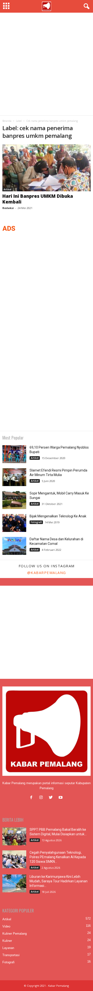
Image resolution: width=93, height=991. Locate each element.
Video (6, 926)
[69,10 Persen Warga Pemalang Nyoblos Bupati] (14, 454)
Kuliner (7, 941)
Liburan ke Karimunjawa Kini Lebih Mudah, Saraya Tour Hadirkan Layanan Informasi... (59, 881)
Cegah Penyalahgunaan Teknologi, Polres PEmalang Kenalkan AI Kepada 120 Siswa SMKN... (58, 857)
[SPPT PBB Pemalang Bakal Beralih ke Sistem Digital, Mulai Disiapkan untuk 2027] (14, 836)
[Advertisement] (46, 64)
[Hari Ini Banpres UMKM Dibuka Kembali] (46, 167)
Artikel (7, 189)
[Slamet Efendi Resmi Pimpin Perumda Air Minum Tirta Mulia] (14, 477)
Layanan (8, 948)
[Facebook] (32, 798)
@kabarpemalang (46, 572)
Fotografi (36, 522)
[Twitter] (52, 798)
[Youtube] (61, 798)
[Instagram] (42, 798)
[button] (85, 6)
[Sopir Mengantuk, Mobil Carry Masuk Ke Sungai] (14, 500)
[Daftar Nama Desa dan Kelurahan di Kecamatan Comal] (14, 546)
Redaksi (8, 208)
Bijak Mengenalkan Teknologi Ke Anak (58, 516)
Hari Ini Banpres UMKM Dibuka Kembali (37, 199)
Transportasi (11, 955)
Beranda (6, 121)
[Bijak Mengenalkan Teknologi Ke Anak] (14, 523)
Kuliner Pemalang (14, 933)
